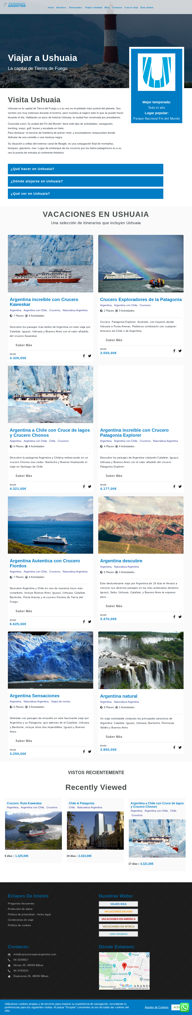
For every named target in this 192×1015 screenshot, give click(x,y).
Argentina (15, 310)
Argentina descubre (121, 560)
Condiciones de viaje (21, 919)
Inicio (51, 7)
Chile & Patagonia (81, 803)
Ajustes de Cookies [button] (157, 1007)
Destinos (61, 7)
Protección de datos (20, 908)
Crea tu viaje (131, 7)
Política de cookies (19, 925)
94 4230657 (21, 959)
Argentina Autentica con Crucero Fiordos (45, 563)
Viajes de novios (60, 701)
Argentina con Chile (35, 310)
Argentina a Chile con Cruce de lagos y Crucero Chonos (50, 432)
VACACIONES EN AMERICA (118, 919)
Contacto (117, 7)
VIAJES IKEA (118, 904)
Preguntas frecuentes (21, 903)
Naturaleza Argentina (75, 310)
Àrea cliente (147, 7)
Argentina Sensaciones (34, 695)
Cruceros (54, 310)
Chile (52, 440)
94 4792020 (21, 970)
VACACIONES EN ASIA (118, 911)
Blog (107, 7)
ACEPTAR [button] (179, 1007)
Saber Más (24, 345)
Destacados (75, 7)
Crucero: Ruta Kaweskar (24, 803)
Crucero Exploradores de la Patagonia (141, 299)
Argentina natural (118, 696)
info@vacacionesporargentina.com (35, 954)
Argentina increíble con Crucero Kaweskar (44, 302)
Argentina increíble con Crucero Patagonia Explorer (134, 432)
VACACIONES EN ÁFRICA (119, 926)
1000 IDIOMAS (119, 934)
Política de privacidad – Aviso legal (29, 914)
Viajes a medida (93, 7)
